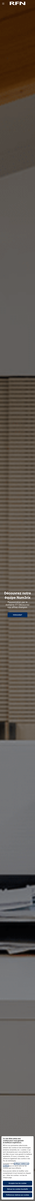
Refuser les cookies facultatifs (17, 1189)
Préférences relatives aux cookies (17, 1195)
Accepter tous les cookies (17, 1183)
